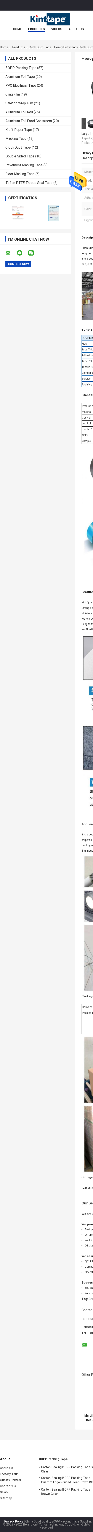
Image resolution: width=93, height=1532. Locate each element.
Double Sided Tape (19, 156)
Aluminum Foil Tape (20, 77)
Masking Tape (16, 139)
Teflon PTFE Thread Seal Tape (29, 183)
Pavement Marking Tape (24, 165)
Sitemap (6, 1498)
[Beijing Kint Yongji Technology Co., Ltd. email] (10, 253)
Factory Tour (9, 1474)
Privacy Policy (13, 1521)
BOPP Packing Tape (20, 68)
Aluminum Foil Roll (19, 112)
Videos (56, 29)
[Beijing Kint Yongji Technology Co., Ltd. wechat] (33, 253)
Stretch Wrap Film (19, 103)
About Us (76, 29)
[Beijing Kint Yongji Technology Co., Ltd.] (46, 19)
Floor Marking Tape (20, 174)
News (4, 1492)
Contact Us (8, 1486)
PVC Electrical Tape (20, 85)
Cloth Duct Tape (40, 47)
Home (17, 29)
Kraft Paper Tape (18, 130)
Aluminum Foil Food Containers (28, 121)
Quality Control (10, 1480)
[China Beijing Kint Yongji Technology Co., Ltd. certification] (18, 213)
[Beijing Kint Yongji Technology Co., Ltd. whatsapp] (22, 253)
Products (36, 29)
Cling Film (12, 94)
